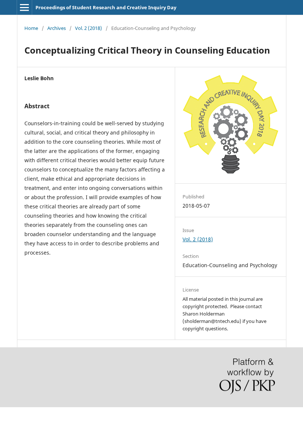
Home (31, 28)
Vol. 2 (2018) (88, 28)
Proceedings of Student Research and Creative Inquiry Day (105, 7)
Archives (56, 28)
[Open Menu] (24, 7)
